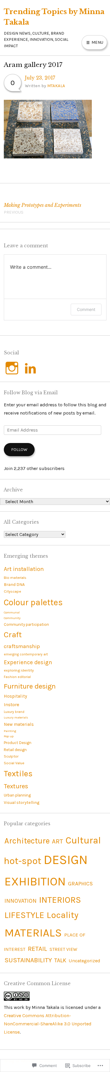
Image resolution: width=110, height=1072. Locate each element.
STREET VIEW (63, 949)
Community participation (26, 624)
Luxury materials (16, 717)
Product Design (17, 742)
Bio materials (15, 577)
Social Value (14, 763)
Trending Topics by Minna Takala (54, 16)
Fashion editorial (17, 677)
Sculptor (11, 756)
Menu (96, 42)
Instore (11, 704)
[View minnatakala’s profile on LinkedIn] (30, 368)
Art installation (24, 569)
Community (12, 618)
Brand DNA (14, 584)
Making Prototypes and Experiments (42, 208)
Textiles (18, 773)
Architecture (27, 841)
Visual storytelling (21, 802)
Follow (19, 449)
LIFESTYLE (24, 915)
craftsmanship (22, 646)
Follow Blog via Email (31, 392)
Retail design (15, 750)
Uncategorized (84, 960)
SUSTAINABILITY (28, 960)
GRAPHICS (80, 883)
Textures (16, 786)
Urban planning (17, 795)
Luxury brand (14, 712)
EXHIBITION (35, 881)
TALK (60, 960)
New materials (19, 724)
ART (57, 841)
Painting (10, 731)
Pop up (8, 736)
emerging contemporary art (26, 654)
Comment (86, 309)
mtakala (56, 85)
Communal (12, 612)
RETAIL (37, 949)
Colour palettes (33, 602)
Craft (13, 634)
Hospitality (15, 696)
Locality (62, 915)
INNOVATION (20, 900)
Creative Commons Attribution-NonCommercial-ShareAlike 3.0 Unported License (48, 1024)
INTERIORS (60, 900)
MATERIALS (33, 932)
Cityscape (12, 591)
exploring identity (19, 670)
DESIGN (66, 859)
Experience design (28, 662)
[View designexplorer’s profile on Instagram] (12, 368)
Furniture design (30, 686)
